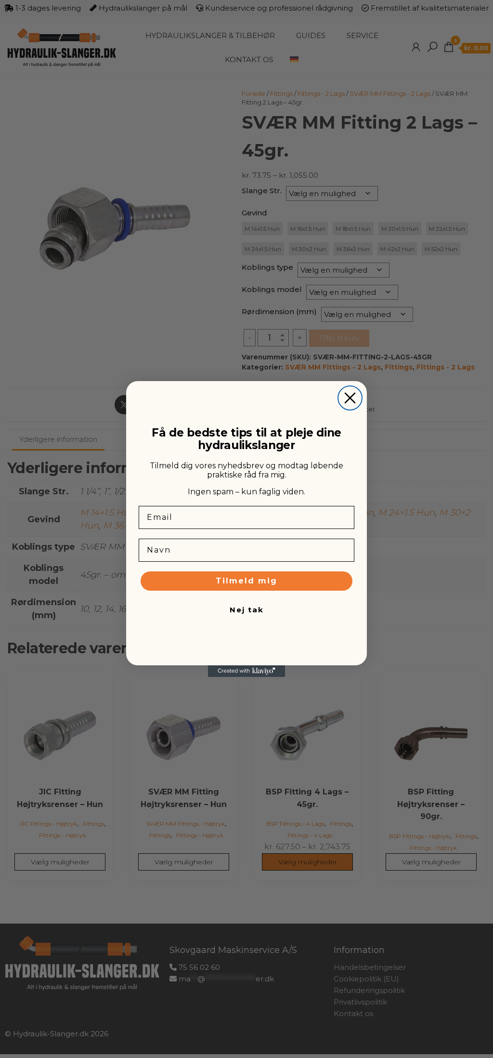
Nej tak (247, 609)
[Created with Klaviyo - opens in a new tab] (246, 671)
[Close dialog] (350, 398)
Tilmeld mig (246, 580)
